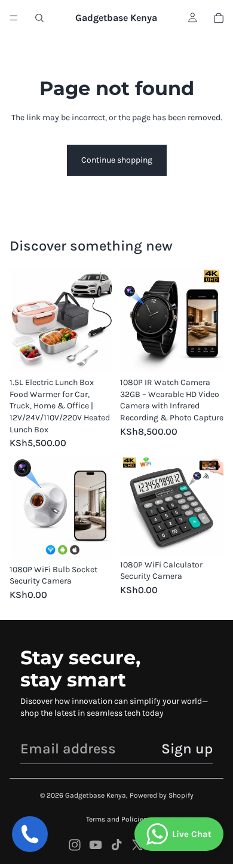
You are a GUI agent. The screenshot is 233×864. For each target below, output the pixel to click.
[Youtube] (95, 845)
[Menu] (13, 18)
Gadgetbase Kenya (95, 795)
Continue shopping (116, 160)
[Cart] (219, 18)
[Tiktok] (116, 845)
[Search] (39, 18)
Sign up (187, 748)
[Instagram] (75, 845)
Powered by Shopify (162, 795)
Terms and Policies (116, 819)
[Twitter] (137, 845)
